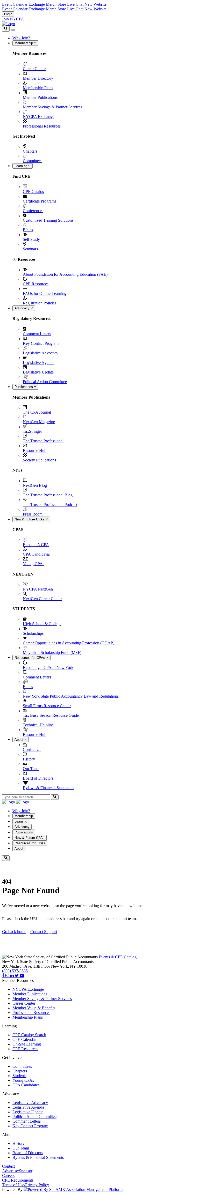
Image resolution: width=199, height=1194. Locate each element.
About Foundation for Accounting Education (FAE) (65, 274)
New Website (95, 4)
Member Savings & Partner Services (52, 107)
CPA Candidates (36, 554)
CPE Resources (35, 284)
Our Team (31, 768)
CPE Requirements (17, 1180)
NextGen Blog (35, 485)
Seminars (30, 249)
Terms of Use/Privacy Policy (25, 1185)
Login (8, 14)
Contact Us (32, 749)
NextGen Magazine (39, 422)
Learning (21, 166)
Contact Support (43, 931)
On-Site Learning (26, 1044)
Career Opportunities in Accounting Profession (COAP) (68, 643)
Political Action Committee (45, 381)
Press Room (32, 514)
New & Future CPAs (30, 519)
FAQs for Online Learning (44, 293)
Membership (24, 43)
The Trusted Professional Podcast (50, 504)
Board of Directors (38, 778)
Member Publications (40, 97)
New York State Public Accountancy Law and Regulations (71, 696)
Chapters (30, 151)
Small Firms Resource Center (47, 706)
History (29, 759)
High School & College (42, 624)
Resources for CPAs (30, 658)
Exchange (37, 4)
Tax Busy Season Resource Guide (51, 715)
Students (19, 1075)
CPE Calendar (24, 1039)
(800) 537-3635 (15, 971)
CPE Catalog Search (29, 1035)
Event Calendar (14, 4)
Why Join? (21, 38)
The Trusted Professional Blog (48, 495)
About (19, 740)
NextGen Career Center (42, 598)
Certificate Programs (39, 201)
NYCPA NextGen (38, 589)
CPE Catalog (33, 191)
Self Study (31, 239)
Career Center (34, 68)
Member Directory (38, 78)
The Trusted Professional (43, 441)
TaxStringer (32, 431)
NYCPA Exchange (38, 116)
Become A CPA (36, 544)
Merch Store (56, 4)
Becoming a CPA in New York (48, 667)
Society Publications (39, 460)
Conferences (33, 210)
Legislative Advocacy (40, 353)
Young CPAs (33, 564)
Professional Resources (42, 126)
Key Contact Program (41, 343)
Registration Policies (39, 303)
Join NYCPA (13, 19)
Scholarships (33, 633)
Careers (8, 1175)
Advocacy (23, 308)
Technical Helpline (38, 725)
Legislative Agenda (38, 362)
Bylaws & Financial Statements (48, 788)
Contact (8, 1166)
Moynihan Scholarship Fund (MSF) (52, 652)
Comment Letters (37, 334)
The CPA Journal (37, 412)
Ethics (28, 230)
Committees (32, 161)
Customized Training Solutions (48, 220)
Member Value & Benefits (33, 1008)
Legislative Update (38, 372)
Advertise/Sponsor (17, 1171)
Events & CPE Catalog (118, 957)
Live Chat (75, 4)
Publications (24, 387)
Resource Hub (34, 450)
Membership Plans (38, 88)
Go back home (14, 931)
